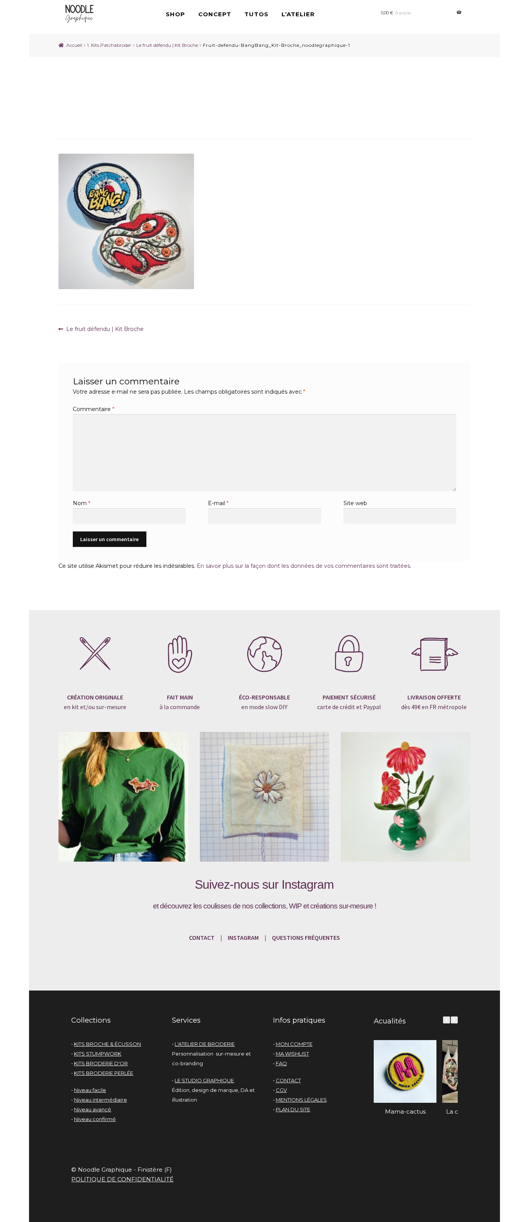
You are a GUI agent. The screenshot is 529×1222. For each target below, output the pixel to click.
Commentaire (93, 409)
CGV (281, 1090)
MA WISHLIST (292, 1054)
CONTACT (202, 937)
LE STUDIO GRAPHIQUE (204, 1080)
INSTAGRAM (243, 937)
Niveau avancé (92, 1109)
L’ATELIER (298, 14)
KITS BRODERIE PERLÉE (103, 1073)
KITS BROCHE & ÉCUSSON (107, 1044)
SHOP (175, 14)
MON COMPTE (294, 1044)
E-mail (218, 503)
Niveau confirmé (95, 1119)
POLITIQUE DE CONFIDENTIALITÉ (122, 1179)
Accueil (74, 45)
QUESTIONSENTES (306, 937)
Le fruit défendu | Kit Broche (167, 45)
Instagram (308, 884)
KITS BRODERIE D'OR (101, 1063)
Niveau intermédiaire (100, 1100)
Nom (81, 503)
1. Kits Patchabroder (109, 45)
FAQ (281, 1063)
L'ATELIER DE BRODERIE (205, 1044)
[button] (454, 1019)
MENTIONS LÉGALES (301, 1100)
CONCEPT (214, 14)
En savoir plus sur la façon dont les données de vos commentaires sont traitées (303, 565)
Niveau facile (90, 1090)
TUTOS (256, 14)
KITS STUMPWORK (97, 1054)
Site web (355, 503)
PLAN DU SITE (293, 1109)
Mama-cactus (405, 1111)
